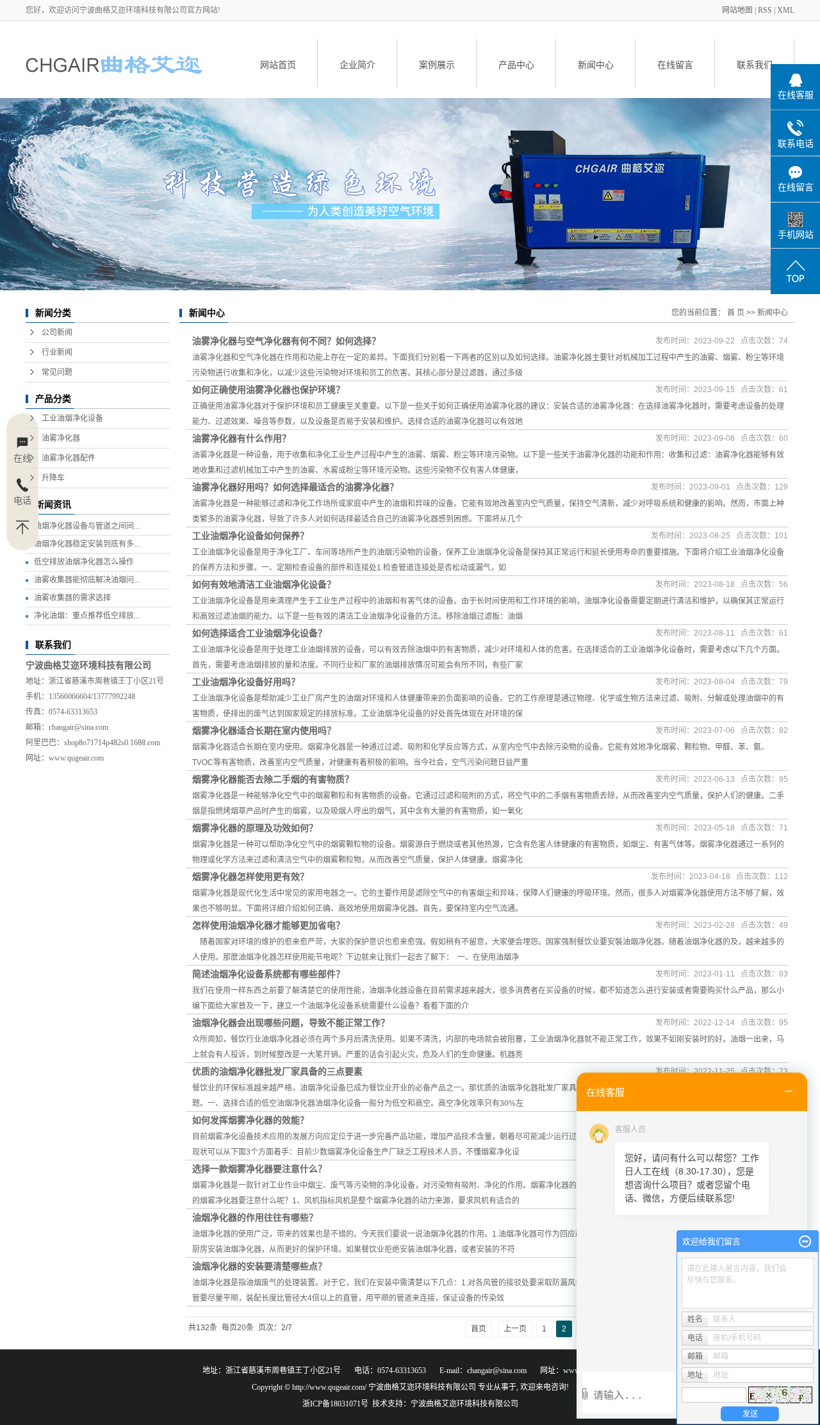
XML (785, 10)
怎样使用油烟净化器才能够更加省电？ (268, 925)
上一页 (515, 1328)
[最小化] (805, 1241)
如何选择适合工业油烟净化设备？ (259, 633)
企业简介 (357, 65)
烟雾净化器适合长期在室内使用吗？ (264, 730)
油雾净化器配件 (68, 458)
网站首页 (278, 65)
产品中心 (516, 65)
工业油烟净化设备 (72, 418)
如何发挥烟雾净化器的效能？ (250, 1120)
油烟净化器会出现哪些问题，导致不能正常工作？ (291, 1022)
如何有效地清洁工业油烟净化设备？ (264, 584)
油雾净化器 (61, 438)
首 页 (735, 312)
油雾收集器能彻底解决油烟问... (87, 579)
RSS (765, 10)
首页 (478, 1328)
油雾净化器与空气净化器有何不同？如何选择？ (286, 341)
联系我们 (755, 65)
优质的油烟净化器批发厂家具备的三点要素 (277, 1071)
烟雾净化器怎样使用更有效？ (250, 876)
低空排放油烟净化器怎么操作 (84, 561)
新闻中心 (596, 65)
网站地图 (738, 10)
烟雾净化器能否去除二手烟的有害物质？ (273, 779)
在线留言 (675, 65)
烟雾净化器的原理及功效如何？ (255, 828)
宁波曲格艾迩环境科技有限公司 (464, 1403)
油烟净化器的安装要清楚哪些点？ (259, 1266)
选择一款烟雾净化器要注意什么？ (259, 1169)
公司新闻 (57, 332)
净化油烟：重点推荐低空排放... (87, 615)
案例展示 (437, 65)
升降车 (53, 478)
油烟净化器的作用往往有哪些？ (255, 1217)
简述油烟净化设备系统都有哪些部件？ (268, 974)
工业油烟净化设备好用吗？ (246, 682)
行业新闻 (57, 352)
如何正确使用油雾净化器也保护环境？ (268, 389)
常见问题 (57, 372)
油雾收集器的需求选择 (72, 597)
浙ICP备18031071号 (335, 1403)
